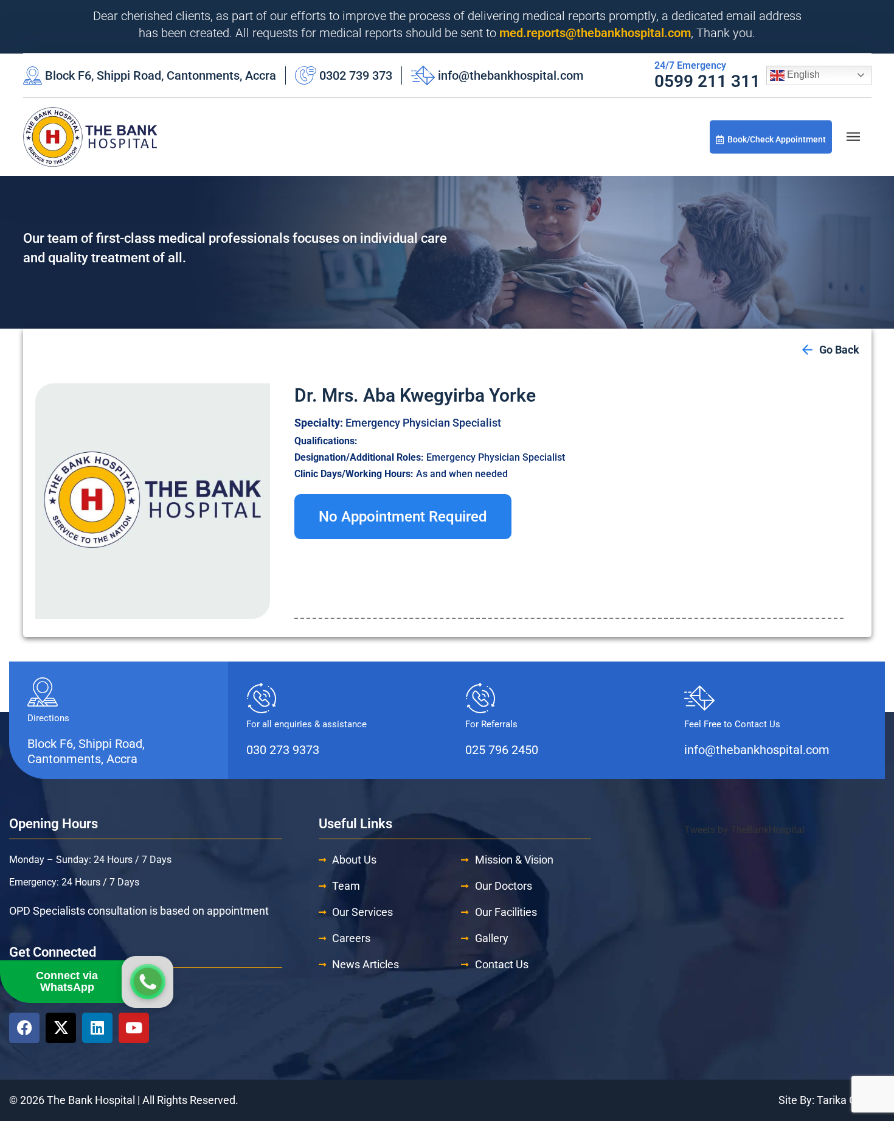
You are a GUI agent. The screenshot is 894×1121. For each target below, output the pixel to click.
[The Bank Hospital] (90, 137)
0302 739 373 (355, 75)
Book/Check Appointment (776, 139)
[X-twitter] (61, 1028)
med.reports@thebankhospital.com (595, 33)
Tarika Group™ (851, 1100)
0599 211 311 (707, 81)
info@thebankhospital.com (510, 75)
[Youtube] (134, 1028)
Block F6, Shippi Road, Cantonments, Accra (160, 75)
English (802, 74)
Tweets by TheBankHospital (744, 830)
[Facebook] (24, 1028)
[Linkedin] (97, 1028)
